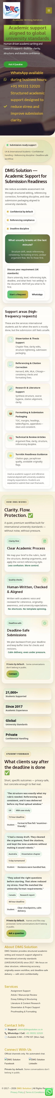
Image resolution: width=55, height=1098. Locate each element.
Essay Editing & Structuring (24, 999)
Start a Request (18, 294)
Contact (13, 674)
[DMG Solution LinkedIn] (39, 1061)
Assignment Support (20, 991)
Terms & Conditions (35, 1092)
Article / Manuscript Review (24, 995)
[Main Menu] (49, 10)
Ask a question (16, 933)
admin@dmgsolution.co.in (30, 1029)
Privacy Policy (17, 1092)
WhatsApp (37, 294)
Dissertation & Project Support (25, 1007)
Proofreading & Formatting (24, 1011)
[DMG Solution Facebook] (16, 1061)
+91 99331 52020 (34, 1033)
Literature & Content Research (25, 1003)
